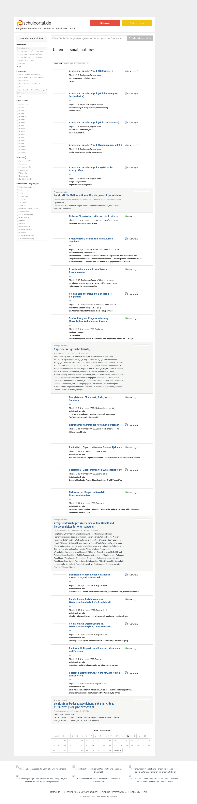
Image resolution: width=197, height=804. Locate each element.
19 (59, 741)
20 (65, 741)
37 (59, 745)
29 (115, 741)
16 (139, 736)
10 (106, 736)
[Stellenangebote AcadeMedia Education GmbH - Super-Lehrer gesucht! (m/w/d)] (142, 345)
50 (132, 745)
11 (111, 736)
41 (82, 745)
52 (143, 745)
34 (143, 741)
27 (104, 741)
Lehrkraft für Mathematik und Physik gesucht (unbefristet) (88, 195)
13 (122, 736)
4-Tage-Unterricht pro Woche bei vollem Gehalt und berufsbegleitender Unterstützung (84, 524)
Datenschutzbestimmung (114, 792)
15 (134, 736)
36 (53, 745)
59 (82, 750)
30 (121, 741)
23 (82, 741)
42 (87, 745)
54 (53, 750)
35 (149, 741)
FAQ (145, 792)
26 (98, 741)
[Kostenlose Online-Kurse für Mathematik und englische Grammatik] (98, 766)
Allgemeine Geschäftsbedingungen (81, 792)
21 (70, 741)
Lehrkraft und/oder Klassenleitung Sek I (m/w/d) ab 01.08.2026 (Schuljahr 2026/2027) (84, 705)
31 (127, 741)
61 (93, 750)
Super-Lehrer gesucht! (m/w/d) (72, 349)
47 (115, 745)
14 (128, 736)
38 (65, 745)
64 (110, 750)
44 (98, 745)
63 (104, 750)
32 (132, 741)
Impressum (135, 792)
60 (87, 750)
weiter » (117, 750)
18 (53, 741)
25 (93, 741)
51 (138, 745)
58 (76, 750)
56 (65, 750)
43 (93, 745)
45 (104, 745)
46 (110, 745)
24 (87, 741)
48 (121, 745)
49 (127, 745)
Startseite (55, 792)
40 (76, 745)
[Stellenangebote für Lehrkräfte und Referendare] (42, 766)
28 (110, 741)
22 (76, 741)
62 (98, 750)
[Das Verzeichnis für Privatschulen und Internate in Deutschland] (98, 776)
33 (138, 741)
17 (145, 736)
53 (149, 745)
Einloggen (106, 23)
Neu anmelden (138, 23)
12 (117, 736)
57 (70, 750)
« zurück (56, 736)
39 (70, 745)
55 (59, 750)
